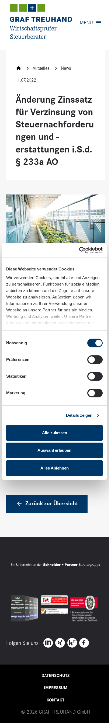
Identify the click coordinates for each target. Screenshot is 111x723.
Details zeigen (79, 415)
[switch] (95, 359)
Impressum (55, 687)
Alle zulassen (54, 432)
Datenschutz (55, 675)
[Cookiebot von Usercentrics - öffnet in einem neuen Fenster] (79, 250)
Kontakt (55, 700)
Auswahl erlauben (54, 450)
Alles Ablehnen (54, 468)
